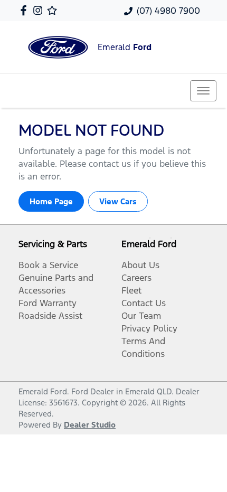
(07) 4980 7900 (168, 10)
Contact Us (143, 303)
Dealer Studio (90, 425)
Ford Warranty (47, 303)
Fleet (131, 290)
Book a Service (48, 265)
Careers (136, 277)
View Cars (118, 201)
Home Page (51, 201)
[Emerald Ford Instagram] (40, 10)
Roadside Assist (50, 315)
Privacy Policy (149, 328)
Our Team (141, 315)
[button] (203, 90)
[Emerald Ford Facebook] (25, 10)
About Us (140, 265)
